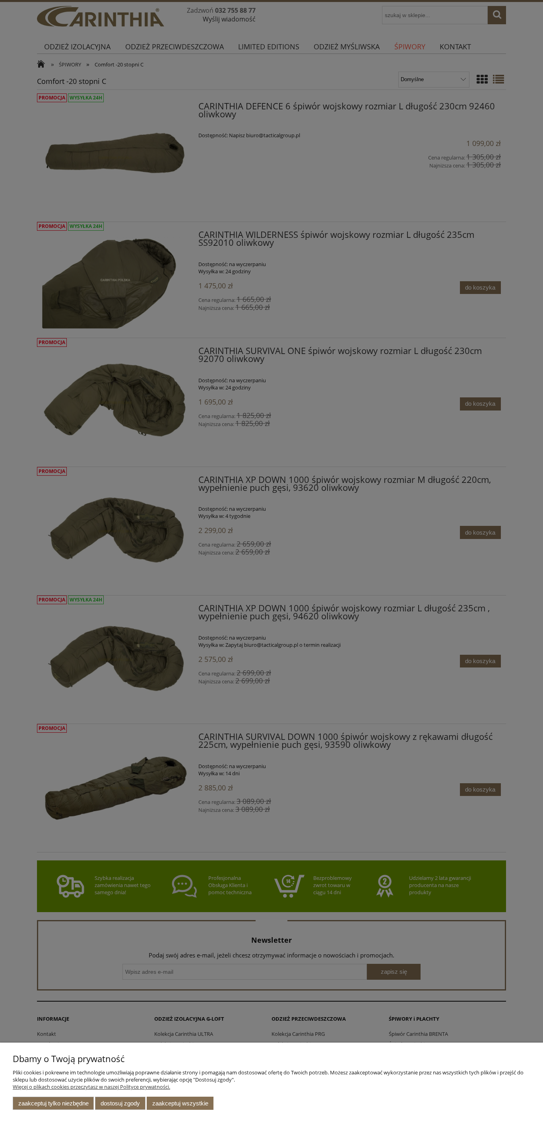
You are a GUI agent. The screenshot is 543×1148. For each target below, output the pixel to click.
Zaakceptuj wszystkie (180, 1103)
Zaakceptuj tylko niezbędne (53, 1103)
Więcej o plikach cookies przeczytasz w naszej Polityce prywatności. (91, 1086)
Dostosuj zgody (120, 1103)
